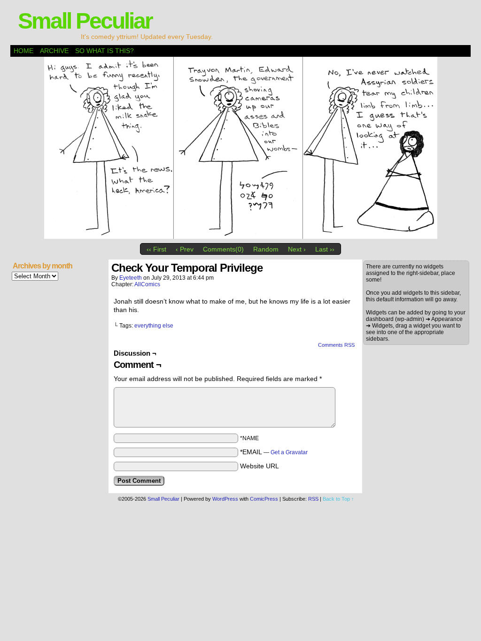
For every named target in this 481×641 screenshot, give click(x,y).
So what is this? (104, 50)
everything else (153, 325)
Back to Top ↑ (338, 499)
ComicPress (264, 499)
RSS (313, 499)
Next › (297, 249)
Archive (54, 50)
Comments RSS (336, 345)
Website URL (259, 466)
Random (266, 249)
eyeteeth (130, 278)
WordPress (225, 499)
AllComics (147, 284)
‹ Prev (185, 249)
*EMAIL (274, 452)
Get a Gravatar (289, 452)
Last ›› (324, 249)
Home (23, 50)
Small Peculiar (85, 20)
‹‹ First (156, 249)
